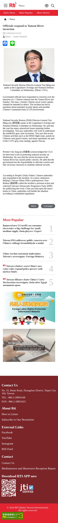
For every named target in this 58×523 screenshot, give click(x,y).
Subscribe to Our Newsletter (18, 419)
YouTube (7, 437)
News (12, 19)
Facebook (7, 432)
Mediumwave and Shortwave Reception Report (29, 468)
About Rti (9, 408)
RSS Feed (7, 449)
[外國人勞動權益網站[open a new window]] (29, 310)
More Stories (43, 12)
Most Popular (26, 12)
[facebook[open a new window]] (5, 43)
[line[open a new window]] (12, 43)
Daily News (9, 12)
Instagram (7, 443)
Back (33, 206)
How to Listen (10, 414)
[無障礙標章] (29, 516)
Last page (48, 206)
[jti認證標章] (27, 488)
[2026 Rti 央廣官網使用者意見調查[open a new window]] (29, 347)
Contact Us (10, 385)
